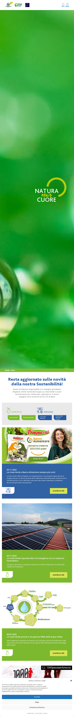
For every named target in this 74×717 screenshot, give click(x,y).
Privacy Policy (38, 713)
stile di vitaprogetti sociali (59, 417)
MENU (67, 6)
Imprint (45, 713)
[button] (71, 681)
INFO (63, 6)
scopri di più (58, 491)
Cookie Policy (30, 713)
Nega (37, 702)
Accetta (37, 697)
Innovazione (14, 417)
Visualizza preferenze (37, 707)
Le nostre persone (43, 417)
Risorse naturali (28, 417)
